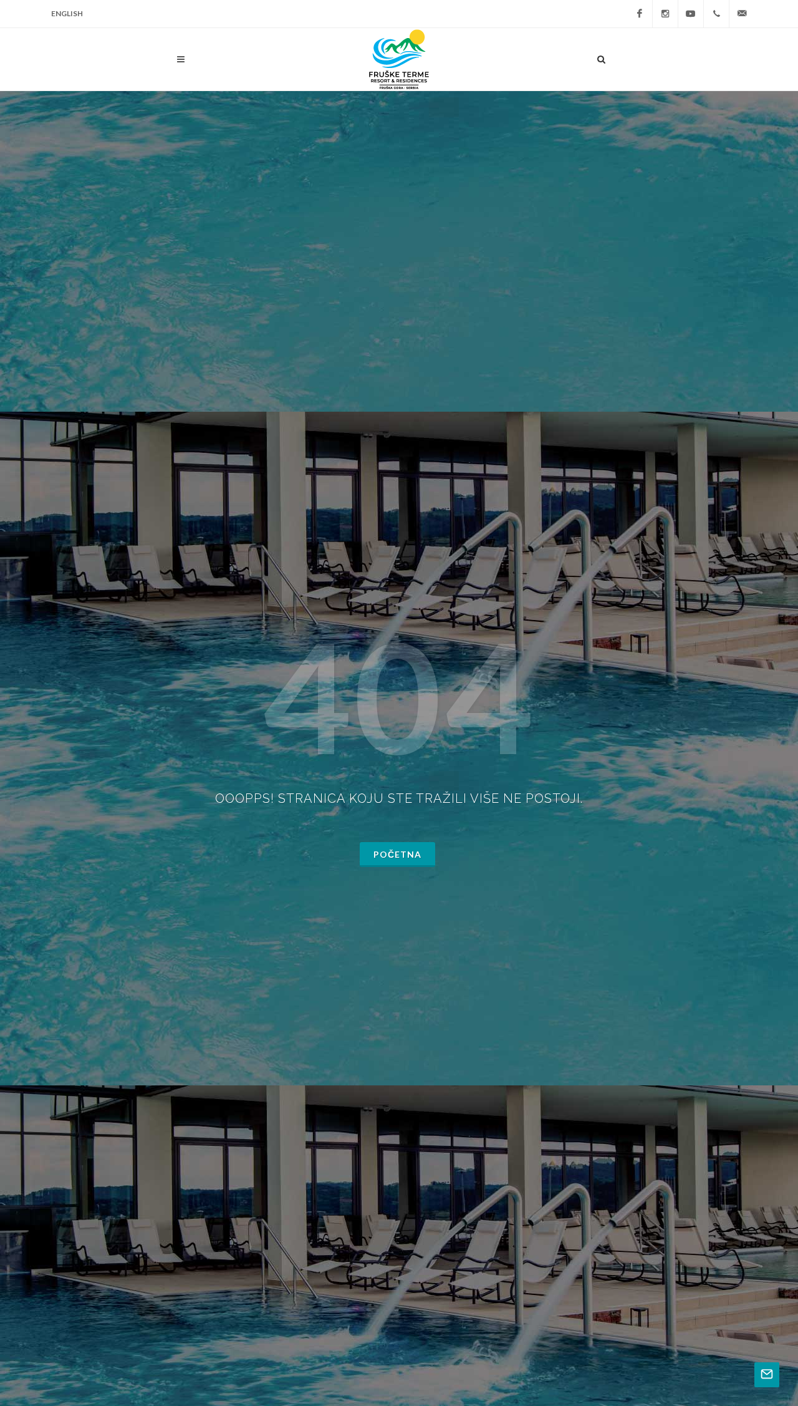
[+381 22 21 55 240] (716, 13)
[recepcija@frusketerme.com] (741, 13)
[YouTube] (690, 13)
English (67, 13)
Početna (397, 854)
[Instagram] (665, 13)
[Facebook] (639, 13)
